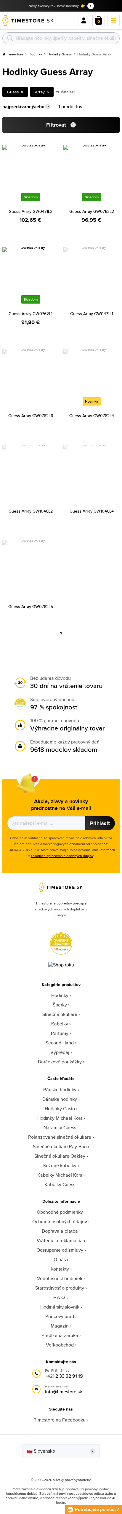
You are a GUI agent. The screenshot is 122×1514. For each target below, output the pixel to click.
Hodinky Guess (59, 54)
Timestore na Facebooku (60, 1419)
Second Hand (60, 1042)
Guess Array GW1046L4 (92, 511)
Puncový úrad (59, 1316)
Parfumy (59, 1033)
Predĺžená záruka (59, 1335)
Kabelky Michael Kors (59, 1175)
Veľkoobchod (60, 1344)
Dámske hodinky (59, 1099)
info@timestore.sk (63, 1391)
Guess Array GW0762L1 (30, 314)
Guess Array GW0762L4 (91, 416)
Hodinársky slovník (59, 1307)
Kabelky (59, 1023)
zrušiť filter (65, 92)
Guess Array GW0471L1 (91, 314)
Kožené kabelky (59, 1165)
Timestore (15, 54)
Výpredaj (59, 1052)
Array (40, 92)
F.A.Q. (59, 1297)
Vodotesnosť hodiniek (59, 1278)
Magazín (60, 1325)
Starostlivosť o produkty (59, 1288)
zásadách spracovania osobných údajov (62, 855)
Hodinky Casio (60, 1108)
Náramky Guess (60, 1127)
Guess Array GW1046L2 (31, 511)
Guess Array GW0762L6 (30, 416)
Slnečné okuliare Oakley (59, 1156)
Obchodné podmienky (60, 1212)
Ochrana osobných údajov (59, 1221)
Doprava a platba (60, 1231)
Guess (13, 92)
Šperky (60, 1004)
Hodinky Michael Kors (59, 1118)
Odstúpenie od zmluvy (59, 1250)
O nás (60, 1259)
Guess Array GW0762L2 (91, 211)
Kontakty (60, 1269)
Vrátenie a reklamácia (60, 1240)
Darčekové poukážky (60, 1061)
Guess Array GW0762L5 (30, 607)
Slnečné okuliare (59, 1014)
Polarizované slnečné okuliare (59, 1137)
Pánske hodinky (59, 1089)
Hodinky (35, 54)
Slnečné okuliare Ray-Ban (60, 1146)
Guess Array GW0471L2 (30, 211)
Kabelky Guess (59, 1184)
